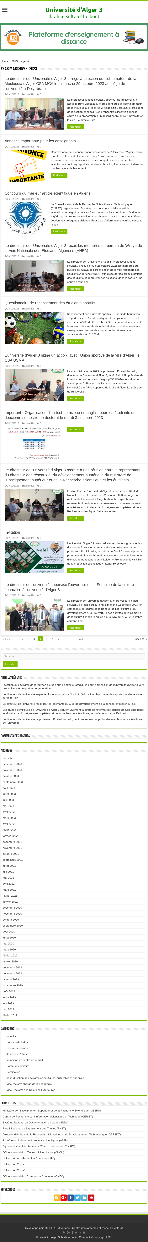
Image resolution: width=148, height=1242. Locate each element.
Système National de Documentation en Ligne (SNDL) (35, 1122)
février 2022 (10, 829)
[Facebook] (70, 1198)
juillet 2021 (9, 865)
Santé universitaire (18, 1065)
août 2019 (9, 991)
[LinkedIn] (84, 1198)
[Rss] (57, 1198)
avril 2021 (9, 883)
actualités (29, 94)
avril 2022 (9, 823)
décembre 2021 (12, 841)
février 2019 (10, 1015)
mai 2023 (8, 805)
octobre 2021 (11, 853)
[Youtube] (91, 1198)
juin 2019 (8, 1003)
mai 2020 (8, 943)
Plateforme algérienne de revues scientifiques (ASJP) (35, 1140)
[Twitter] (77, 1198)
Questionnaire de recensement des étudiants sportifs (50, 303)
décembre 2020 (12, 907)
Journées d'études (18, 1053)
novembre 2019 (12, 973)
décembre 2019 (12, 967)
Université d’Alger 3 (74, 9)
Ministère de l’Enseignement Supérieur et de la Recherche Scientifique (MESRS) (52, 1110)
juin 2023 (8, 799)
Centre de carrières (18, 1048)
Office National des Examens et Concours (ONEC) (33, 1176)
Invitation (12, 532)
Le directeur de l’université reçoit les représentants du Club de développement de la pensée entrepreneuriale (69, 703)
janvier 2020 (10, 961)
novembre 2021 (12, 847)
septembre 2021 (13, 859)
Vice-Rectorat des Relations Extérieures (31, 1089)
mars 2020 (9, 949)
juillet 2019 (9, 997)
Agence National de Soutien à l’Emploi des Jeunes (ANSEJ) (39, 1146)
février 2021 (10, 895)
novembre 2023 (12, 769)
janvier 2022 (10, 835)
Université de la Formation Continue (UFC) (29, 1158)
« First (6, 639)
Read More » (76, 126)
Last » (81, 639)
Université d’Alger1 (14, 1164)
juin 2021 (8, 871)
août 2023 (9, 787)
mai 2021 (8, 877)
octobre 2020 (11, 919)
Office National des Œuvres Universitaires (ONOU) (33, 1152)
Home (4, 61)
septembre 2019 (13, 985)
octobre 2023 (11, 775)
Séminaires (13, 1071)
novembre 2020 (12, 913)
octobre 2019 (11, 979)
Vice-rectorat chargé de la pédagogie (29, 1083)
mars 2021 (9, 889)
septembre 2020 (13, 925)
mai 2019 (8, 1009)
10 (64, 639)
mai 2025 (8, 758)
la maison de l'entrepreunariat (25, 1059)
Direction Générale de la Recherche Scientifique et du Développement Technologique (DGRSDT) (62, 1134)
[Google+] (64, 1198)
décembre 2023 (12, 764)
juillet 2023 (9, 793)
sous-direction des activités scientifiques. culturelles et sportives (45, 1077)
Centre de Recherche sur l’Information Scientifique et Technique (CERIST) (48, 1116)
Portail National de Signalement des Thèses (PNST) (34, 1128)
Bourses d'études (17, 1042)
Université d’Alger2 (14, 1170)
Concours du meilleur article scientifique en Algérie (48, 193)
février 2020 (10, 955)
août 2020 (9, 931)
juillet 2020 (9, 937)
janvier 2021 (10, 901)
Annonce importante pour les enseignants (40, 141)
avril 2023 (9, 811)
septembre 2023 (13, 781)
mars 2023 (9, 817)
